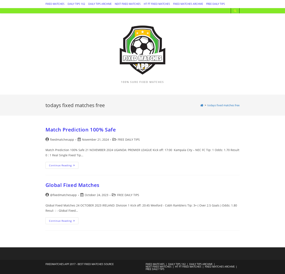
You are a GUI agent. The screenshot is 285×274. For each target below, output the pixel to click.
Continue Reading (63, 166)
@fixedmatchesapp (63, 195)
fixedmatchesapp (62, 139)
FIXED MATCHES (54, 4)
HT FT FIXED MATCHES (157, 4)
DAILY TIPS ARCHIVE (100, 4)
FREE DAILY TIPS (215, 4)
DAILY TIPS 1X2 (76, 4)
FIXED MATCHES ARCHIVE (188, 4)
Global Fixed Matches (72, 184)
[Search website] (235, 11)
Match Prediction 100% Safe (80, 129)
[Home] (201, 105)
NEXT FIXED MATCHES (128, 4)
